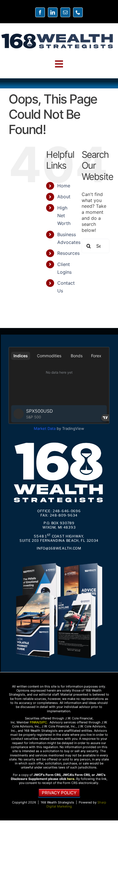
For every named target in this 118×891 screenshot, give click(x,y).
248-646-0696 (66, 511)
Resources (68, 253)
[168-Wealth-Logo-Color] (57, 34)
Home (63, 186)
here (70, 779)
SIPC (43, 722)
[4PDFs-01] (59, 562)
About (63, 196)
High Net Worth (63, 215)
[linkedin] (53, 12)
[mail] (65, 12)
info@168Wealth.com (59, 548)
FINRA (34, 722)
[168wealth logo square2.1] (59, 441)
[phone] (78, 12)
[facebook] (40, 12)
